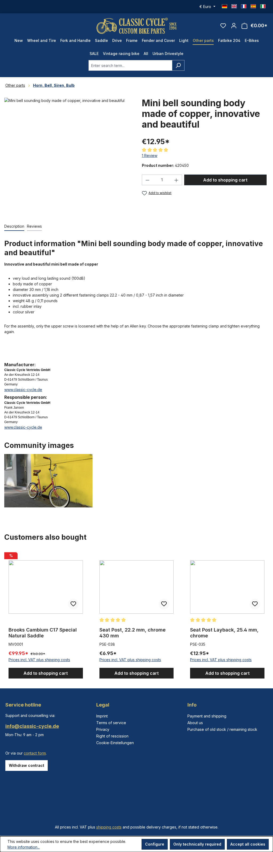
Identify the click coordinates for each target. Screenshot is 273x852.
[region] (136, 614)
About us (195, 722)
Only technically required (197, 844)
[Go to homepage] (136, 26)
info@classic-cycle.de (32, 726)
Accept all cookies (247, 844)
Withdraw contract (26, 765)
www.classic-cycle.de (23, 389)
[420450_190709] (67, 155)
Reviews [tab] (34, 226)
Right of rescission (112, 736)
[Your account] (234, 25)
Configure (154, 844)
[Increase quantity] (176, 180)
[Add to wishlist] (73, 604)
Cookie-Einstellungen (115, 742)
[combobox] (130, 65)
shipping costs (109, 827)
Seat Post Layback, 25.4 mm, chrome (224, 632)
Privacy (102, 729)
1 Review (149, 155)
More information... (23, 847)
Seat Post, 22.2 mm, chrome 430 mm (132, 632)
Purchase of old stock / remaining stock (222, 729)
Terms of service (111, 722)
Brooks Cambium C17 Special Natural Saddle (43, 632)
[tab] (14, 226)
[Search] (178, 65)
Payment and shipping (206, 716)
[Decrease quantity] (147, 180)
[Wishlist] (223, 25)
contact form (35, 753)
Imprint (102, 716)
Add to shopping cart (225, 180)
